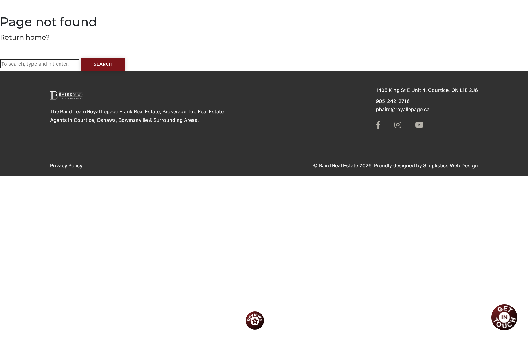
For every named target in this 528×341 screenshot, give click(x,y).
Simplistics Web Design (450, 165)
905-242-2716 (393, 101)
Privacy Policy (66, 165)
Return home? (25, 37)
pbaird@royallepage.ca (403, 109)
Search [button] (103, 64)
